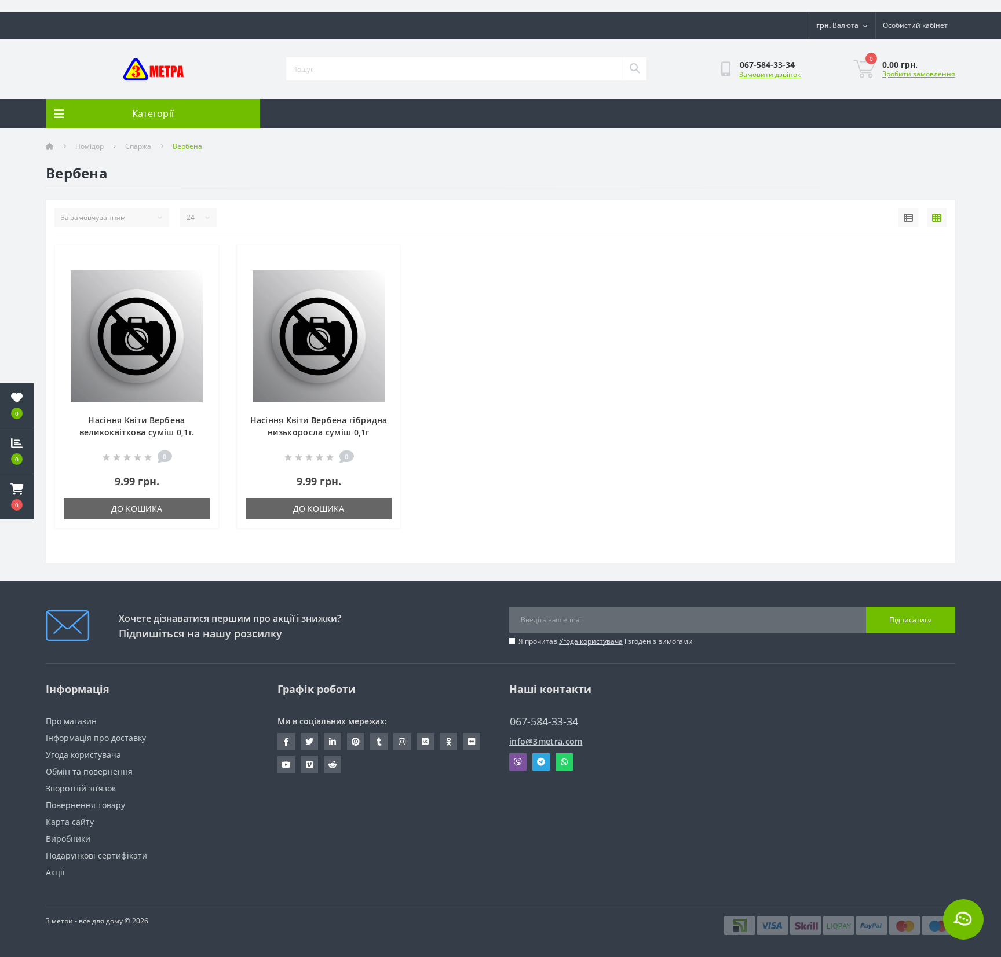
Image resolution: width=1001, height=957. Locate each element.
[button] (17, 496)
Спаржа (138, 146)
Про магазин (71, 721)
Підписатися (910, 620)
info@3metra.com (546, 741)
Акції (55, 872)
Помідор (89, 146)
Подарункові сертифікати (96, 855)
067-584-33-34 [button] (544, 721)
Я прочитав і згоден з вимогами (605, 641)
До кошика (136, 508)
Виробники (68, 838)
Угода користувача (591, 641)
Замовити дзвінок (770, 74)
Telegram (541, 762)
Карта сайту (70, 821)
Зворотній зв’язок (81, 788)
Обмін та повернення (89, 771)
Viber (518, 762)
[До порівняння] (201, 278)
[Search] (634, 68)
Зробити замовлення (918, 74)
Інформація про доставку (96, 737)
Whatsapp (564, 762)
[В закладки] (201, 260)
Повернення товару (85, 805)
